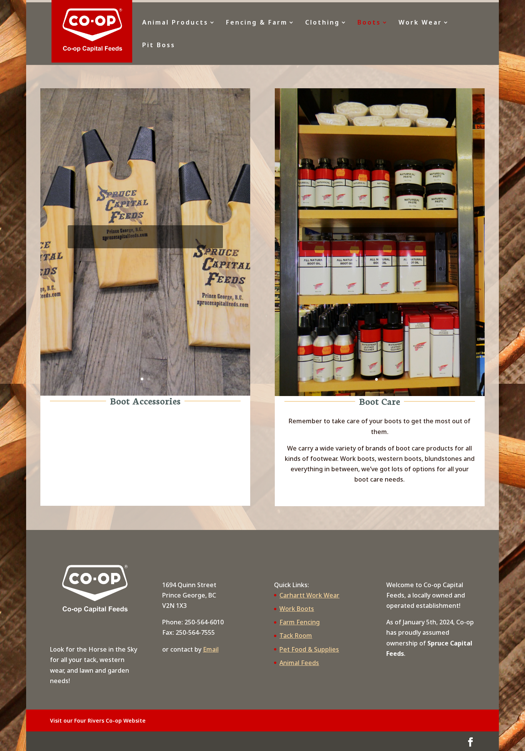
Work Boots (296, 608)
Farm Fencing (299, 622)
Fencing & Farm (256, 23)
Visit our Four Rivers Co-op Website (98, 720)
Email (211, 649)
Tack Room (295, 635)
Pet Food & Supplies (309, 649)
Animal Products (175, 23)
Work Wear (420, 23)
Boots (369, 23)
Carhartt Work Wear (309, 595)
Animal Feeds (299, 663)
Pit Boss (158, 45)
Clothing (322, 23)
